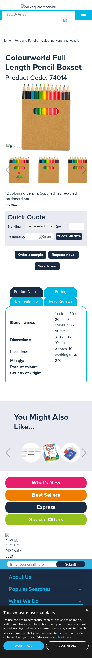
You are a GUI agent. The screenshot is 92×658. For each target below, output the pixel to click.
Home (7, 40)
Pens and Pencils (26, 40)
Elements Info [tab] (26, 301)
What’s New (46, 482)
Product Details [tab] (26, 291)
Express (46, 507)
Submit (70, 564)
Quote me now (69, 236)
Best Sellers (46, 495)
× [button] (87, 610)
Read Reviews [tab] (60, 301)
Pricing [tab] (60, 291)
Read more (64, 637)
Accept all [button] (23, 646)
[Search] (68, 24)
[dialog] (46, 632)
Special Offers (46, 519)
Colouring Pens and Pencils (60, 40)
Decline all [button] (67, 646)
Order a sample (30, 255)
